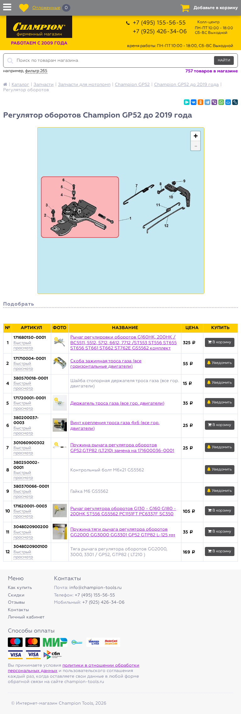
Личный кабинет (26, 617)
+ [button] (196, 136)
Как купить (20, 587)
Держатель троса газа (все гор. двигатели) (117, 403)
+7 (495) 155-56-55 (159, 23)
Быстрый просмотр (23, 366)
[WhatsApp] (221, 102)
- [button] (196, 145)
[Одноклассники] (200, 102)
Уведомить (221, 363)
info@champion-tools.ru (95, 587)
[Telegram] (207, 102)
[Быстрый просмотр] (60, 343)
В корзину (221, 342)
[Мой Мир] (228, 102)
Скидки (16, 595)
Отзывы (16, 602)
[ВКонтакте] (193, 102)
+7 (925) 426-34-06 (160, 31)
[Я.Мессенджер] (187, 102)
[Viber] (214, 102)
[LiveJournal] (235, 102)
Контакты (18, 610)
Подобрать (18, 304)
